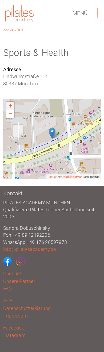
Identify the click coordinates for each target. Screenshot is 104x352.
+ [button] (10, 105)
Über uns (12, 273)
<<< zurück (13, 30)
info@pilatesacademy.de (29, 249)
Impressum (15, 316)
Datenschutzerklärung (27, 308)
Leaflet (52, 176)
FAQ (7, 289)
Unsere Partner (19, 281)
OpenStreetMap (72, 176)
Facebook (13, 328)
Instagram (14, 335)
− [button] (10, 113)
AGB (8, 300)
